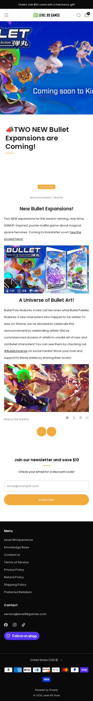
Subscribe (46, 499)
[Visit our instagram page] (14, 624)
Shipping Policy (15, 584)
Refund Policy (14, 577)
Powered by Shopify (46, 690)
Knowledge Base (16, 547)
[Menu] (6, 15)
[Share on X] (74, 418)
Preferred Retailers (18, 592)
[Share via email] (87, 418)
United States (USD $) (44, 660)
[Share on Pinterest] (80, 418)
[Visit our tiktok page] (23, 624)
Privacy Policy (14, 570)
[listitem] (46, 4)
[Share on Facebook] (67, 418)
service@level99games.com (25, 614)
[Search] (78, 15)
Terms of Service (16, 562)
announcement (41, 197)
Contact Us (12, 555)
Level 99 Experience (18, 540)
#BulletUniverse (16, 351)
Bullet (59, 197)
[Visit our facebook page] (5, 624)
